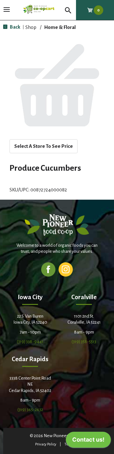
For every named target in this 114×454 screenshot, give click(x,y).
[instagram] (66, 269)
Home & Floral (60, 27)
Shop (30, 27)
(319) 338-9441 (30, 341)
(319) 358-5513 (84, 341)
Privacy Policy (45, 444)
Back (14, 27)
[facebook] (48, 269)
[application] (88, 441)
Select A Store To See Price (43, 146)
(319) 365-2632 (30, 409)
